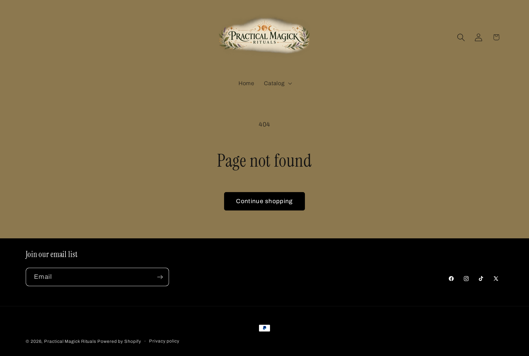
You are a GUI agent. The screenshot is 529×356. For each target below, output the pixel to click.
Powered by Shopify (119, 341)
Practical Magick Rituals (70, 341)
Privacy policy (164, 341)
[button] (277, 83)
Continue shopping (264, 201)
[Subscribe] (160, 277)
